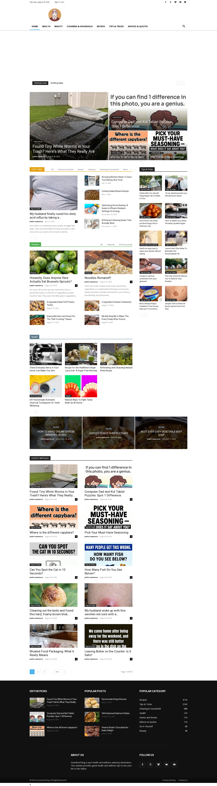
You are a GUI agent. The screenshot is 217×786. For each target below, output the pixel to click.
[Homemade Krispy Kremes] (92, 703)
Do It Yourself (36, 396)
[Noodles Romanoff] (108, 262)
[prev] (178, 83)
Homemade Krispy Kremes (114, 699)
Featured (111, 244)
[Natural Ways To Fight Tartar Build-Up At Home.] (81, 386)
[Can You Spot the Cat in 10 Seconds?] (54, 554)
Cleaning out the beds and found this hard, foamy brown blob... (52, 612)
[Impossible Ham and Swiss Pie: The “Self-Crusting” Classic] (37, 320)
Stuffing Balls (56, 83)
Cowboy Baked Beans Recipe (115, 191)
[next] (183, 83)
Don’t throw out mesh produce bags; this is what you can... (149, 223)
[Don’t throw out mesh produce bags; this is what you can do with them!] (151, 210)
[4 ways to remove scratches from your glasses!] (151, 266)
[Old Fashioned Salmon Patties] (92, 717)
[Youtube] (185, 2)
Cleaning (91, 169)
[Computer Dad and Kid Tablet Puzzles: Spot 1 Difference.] (148, 111)
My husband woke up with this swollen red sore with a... (105, 612)
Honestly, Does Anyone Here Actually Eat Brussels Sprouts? (51, 279)
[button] (183, 26)
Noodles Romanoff (98, 278)
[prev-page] (31, 238)
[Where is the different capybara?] (128, 145)
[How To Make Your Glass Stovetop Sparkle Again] (176, 210)
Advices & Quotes (138, 26)
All (52, 169)
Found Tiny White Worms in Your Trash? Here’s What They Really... (52, 493)
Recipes (101, 26)
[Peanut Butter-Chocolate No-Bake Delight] (92, 731)
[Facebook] (165, 2)
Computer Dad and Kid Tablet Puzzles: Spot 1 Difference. (105, 493)
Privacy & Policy (169, 780)
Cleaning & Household (80, 26)
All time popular (125, 244)
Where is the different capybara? (52, 532)
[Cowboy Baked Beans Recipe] (92, 195)
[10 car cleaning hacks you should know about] (176, 183)
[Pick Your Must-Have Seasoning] (167, 145)
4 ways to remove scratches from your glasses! (148, 278)
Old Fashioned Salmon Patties (116, 713)
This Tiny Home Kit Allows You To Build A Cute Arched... (176, 278)
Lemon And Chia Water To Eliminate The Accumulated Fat (176, 251)
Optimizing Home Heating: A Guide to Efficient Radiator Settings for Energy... (115, 208)
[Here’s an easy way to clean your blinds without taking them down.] (151, 238)
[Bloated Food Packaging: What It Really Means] (54, 636)
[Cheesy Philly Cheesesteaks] (108, 433)
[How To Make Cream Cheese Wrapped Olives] (56, 433)
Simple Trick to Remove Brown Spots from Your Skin (175, 306)
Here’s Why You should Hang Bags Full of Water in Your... (150, 196)
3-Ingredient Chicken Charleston (117, 302)
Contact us (182, 780)
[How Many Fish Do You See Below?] (108, 554)
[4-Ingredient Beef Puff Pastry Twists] (37, 306)
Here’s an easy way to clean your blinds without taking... (150, 251)
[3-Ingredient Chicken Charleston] (92, 306)
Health (46, 26)
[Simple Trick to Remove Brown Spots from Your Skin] (176, 293)
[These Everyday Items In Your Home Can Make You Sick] (46, 354)
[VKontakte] (180, 2)
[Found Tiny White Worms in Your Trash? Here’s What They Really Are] (69, 126)
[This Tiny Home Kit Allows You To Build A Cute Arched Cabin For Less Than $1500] (176, 266)
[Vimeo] (175, 2)
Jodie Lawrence (39, 156)
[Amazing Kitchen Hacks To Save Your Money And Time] (92, 180)
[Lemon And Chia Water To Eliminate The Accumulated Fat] (176, 238)
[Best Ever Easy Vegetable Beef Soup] (161, 433)
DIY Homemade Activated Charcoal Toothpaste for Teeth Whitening (45, 402)
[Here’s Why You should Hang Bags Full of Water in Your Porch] (151, 183)
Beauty (58, 26)
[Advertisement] (108, 59)
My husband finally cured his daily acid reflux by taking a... (53, 215)
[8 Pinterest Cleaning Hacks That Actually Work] (92, 224)
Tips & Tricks (116, 26)
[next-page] (36, 238)
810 (57, 672)
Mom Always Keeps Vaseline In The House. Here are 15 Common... (149, 306)
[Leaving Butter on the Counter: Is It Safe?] (108, 636)
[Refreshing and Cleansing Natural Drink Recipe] (116, 354)
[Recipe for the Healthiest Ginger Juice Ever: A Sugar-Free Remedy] (81, 354)
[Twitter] (170, 2)
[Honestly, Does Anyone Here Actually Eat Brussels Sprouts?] (54, 262)
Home (35, 26)
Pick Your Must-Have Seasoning (106, 532)
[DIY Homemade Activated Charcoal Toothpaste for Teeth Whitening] (46, 386)
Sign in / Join (59, 2)
